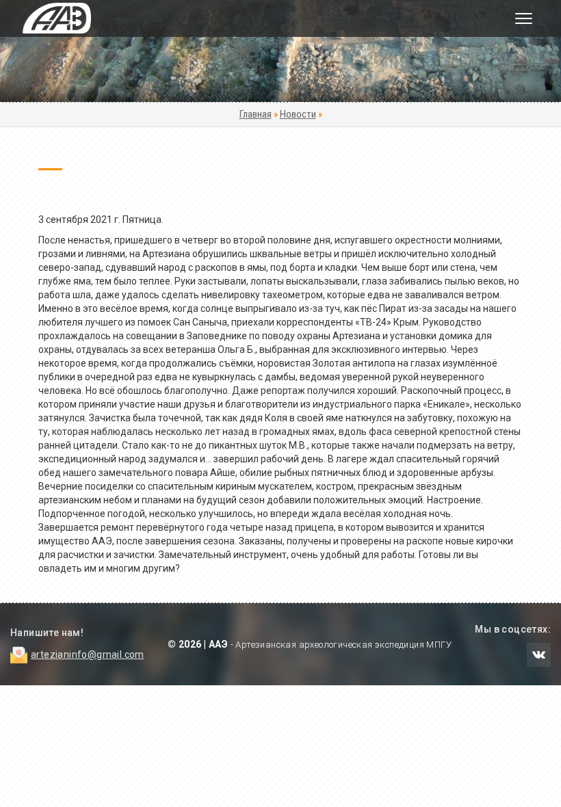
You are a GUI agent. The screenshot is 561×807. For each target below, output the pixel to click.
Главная (255, 114)
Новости (298, 114)
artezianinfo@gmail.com (87, 654)
